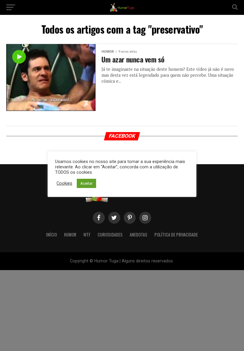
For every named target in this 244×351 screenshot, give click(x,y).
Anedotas (138, 234)
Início (51, 234)
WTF (86, 234)
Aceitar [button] (86, 183)
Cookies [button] (64, 183)
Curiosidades (110, 234)
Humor (70, 234)
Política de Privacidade (176, 234)
